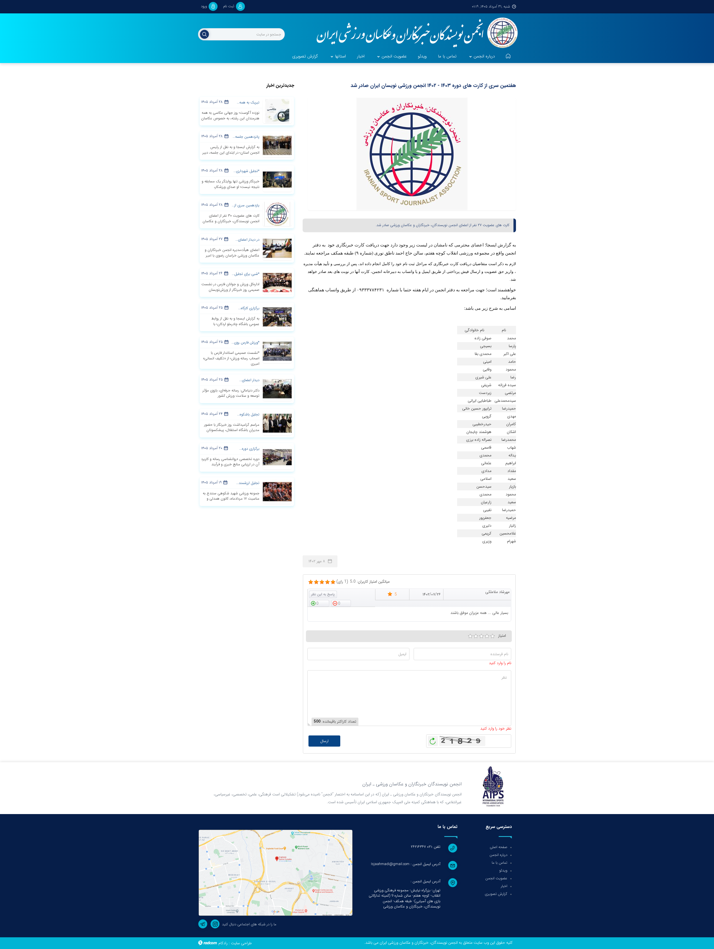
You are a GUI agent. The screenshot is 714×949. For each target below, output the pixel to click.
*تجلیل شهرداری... (246, 171)
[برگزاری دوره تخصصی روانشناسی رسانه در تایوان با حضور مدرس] (277, 457)
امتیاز (502, 636)
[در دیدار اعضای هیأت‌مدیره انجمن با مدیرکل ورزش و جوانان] (277, 248)
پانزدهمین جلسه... (246, 137)
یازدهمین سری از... (245, 205)
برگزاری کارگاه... (248, 308)
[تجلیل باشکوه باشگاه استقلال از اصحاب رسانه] (277, 423)
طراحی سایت (241, 943)
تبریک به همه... (248, 102)
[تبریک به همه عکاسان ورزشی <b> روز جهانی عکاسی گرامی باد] (277, 111)
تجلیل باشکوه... (248, 414)
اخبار (504, 886)
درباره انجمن (498, 855)
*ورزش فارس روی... (245, 342)
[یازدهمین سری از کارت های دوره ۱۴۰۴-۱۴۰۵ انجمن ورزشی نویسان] (277, 214)
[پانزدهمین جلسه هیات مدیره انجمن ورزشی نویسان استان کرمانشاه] (277, 145)
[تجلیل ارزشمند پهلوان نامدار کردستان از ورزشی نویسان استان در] (277, 491)
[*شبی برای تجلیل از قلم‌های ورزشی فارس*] (277, 282)
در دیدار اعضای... (247, 240)
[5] (310, 582)
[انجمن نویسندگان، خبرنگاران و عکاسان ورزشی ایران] (413, 33)
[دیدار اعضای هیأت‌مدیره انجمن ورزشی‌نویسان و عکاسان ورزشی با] (277, 388)
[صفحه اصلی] (508, 56)
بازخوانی (433, 739)
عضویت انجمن (496, 878)
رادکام (223, 943)
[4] (486, 636)
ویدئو (503, 870)
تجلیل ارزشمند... (247, 483)
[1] (470, 636)
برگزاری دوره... (249, 449)
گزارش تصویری (496, 894)
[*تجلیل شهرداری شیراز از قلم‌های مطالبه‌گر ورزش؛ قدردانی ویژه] (277, 179)
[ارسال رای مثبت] (319, 603)
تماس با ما (499, 863)
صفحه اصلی (498, 847)
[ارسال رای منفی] (341, 603)
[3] (481, 636)
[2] (475, 636)
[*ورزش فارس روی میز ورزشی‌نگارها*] (277, 351)
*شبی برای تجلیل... (245, 274)
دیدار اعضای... (249, 380)
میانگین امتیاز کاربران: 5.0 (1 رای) (363, 582)
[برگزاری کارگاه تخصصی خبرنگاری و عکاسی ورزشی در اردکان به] (277, 317)
